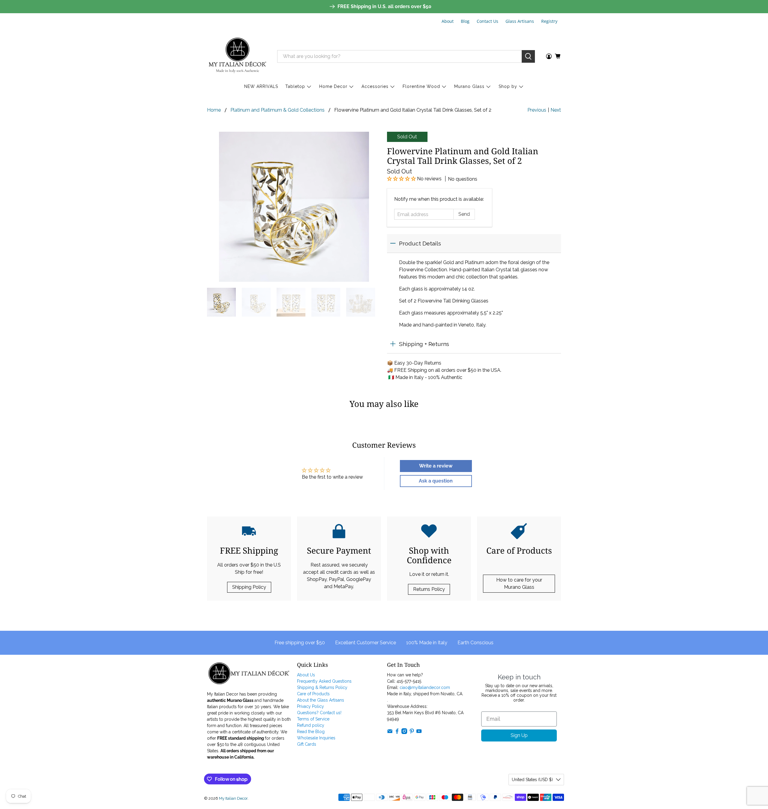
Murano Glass (469, 86)
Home (214, 110)
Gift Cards (306, 744)
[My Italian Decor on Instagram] (404, 732)
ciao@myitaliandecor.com (425, 687)
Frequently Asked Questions (324, 681)
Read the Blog (311, 731)
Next (555, 110)
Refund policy (310, 725)
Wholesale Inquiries (316, 737)
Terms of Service (313, 719)
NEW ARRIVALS (261, 86)
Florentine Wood (421, 86)
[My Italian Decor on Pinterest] (412, 732)
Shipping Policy (249, 587)
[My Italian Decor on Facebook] (397, 732)
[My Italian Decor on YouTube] (419, 732)
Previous (536, 110)
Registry (549, 21)
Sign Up (519, 735)
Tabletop (295, 86)
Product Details (420, 243)
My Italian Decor (233, 798)
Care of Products (313, 693)
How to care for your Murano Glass (519, 583)
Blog (465, 21)
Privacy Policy (310, 706)
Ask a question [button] (436, 481)
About (448, 21)
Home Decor (333, 86)
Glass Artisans (520, 21)
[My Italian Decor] (238, 56)
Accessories (375, 86)
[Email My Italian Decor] (390, 732)
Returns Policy (429, 589)
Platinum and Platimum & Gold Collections (277, 110)
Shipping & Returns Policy (322, 687)
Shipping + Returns (424, 344)
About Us (306, 674)
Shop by (508, 86)
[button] (402, 179)
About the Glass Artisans (320, 700)
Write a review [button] (435, 466)
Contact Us (487, 21)
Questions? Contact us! (319, 712)
